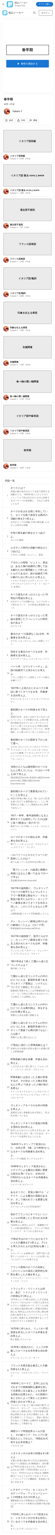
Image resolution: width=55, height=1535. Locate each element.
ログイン (45, 13)
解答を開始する (29, 63)
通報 (35, 120)
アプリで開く (44, 4)
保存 (11, 120)
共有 (23, 120)
